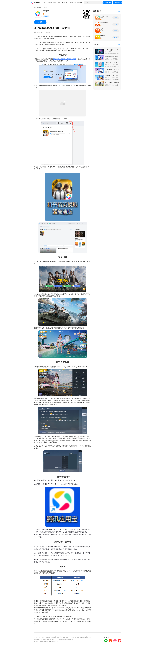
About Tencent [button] (42, 637)
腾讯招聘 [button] (58, 637)
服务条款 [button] (48, 637)
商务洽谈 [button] (53, 637)
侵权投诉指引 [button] (83, 637)
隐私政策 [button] (77, 637)
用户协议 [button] (89, 637)
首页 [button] (35, 7)
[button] (36, 3)
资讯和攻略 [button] (39, 7)
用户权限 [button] (72, 637)
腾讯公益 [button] (63, 637)
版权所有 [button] (68, 637)
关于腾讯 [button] (36, 637)
